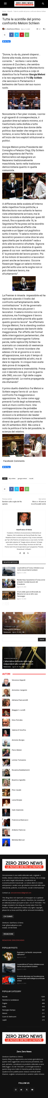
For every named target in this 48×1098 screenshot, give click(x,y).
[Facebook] (11, 35)
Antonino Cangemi (19, 690)
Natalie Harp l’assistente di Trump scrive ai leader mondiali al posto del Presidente (31, 582)
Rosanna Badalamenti (21, 770)
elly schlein (12, 478)
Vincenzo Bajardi (18, 680)
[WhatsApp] (27, 35)
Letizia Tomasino (19, 760)
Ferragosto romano (12, 629)
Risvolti (10, 11)
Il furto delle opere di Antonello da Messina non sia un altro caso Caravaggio (29, 594)
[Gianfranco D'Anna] (3, 29)
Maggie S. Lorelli (18, 710)
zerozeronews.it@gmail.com (21, 893)
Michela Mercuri (18, 840)
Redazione (7, 632)
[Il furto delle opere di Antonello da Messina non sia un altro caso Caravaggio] (8, 595)
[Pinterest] (22, 35)
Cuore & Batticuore (10, 626)
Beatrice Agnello (18, 780)
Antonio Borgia (18, 740)
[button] (43, 3)
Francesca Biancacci (20, 820)
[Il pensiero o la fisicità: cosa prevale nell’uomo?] (8, 955)
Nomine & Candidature (11, 658)
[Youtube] (32, 1090)
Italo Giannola (17, 810)
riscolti (31, 478)
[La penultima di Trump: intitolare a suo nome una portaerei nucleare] (8, 571)
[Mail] (21, 1090)
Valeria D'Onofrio (19, 730)
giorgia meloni (22, 478)
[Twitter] (16, 35)
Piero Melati (17, 750)
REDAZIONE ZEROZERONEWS (13, 940)
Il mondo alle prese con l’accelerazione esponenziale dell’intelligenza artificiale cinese (31, 978)
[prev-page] (3, 603)
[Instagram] (24, 553)
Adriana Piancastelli (20, 700)
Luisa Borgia (17, 800)
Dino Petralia (17, 720)
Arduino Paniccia (18, 830)
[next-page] (7, 603)
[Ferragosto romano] (24, 623)
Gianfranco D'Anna (13, 29)
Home (4, 11)
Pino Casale (16, 790)
